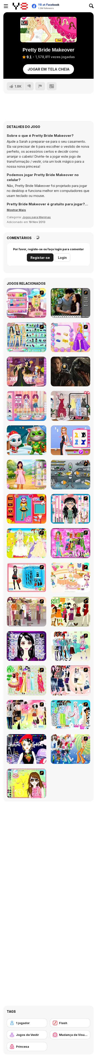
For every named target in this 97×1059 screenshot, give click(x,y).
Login (62, 258)
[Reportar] (40, 86)
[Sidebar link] (5, 6)
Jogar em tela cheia (48, 69)
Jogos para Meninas (36, 217)
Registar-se (40, 258)
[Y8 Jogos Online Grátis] (20, 6)
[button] (16, 209)
